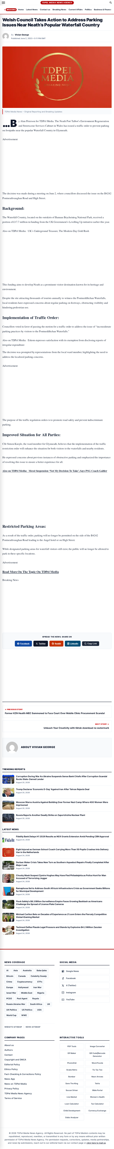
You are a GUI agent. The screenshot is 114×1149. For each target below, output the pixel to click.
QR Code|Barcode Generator (97, 1054)
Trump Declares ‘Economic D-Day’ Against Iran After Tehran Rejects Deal (52, 789)
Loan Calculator (72, 1104)
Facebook (25, 643)
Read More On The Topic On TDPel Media (30, 571)
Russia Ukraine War (15, 1004)
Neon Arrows (97, 1077)
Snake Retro (71, 1070)
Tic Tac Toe (97, 1070)
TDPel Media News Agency (57, 2)
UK (48, 1004)
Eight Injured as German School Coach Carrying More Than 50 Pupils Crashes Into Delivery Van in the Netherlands (62, 850)
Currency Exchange (97, 1111)
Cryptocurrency (24, 982)
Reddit (58, 643)
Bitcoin (9, 976)
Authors (8, 1050)
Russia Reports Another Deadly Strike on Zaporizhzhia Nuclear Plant (50, 815)
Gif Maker (72, 1053)
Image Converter (97, 1046)
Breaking (11, 10)
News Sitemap (33, 1027)
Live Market (72, 1097)
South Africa (36, 1004)
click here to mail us (96, 1143)
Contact (8, 1055)
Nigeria (40, 993)
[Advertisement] (57, 157)
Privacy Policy (11, 1088)
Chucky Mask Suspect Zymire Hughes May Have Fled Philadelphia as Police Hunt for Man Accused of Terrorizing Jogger (61, 876)
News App (9, 1079)
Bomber (71, 1077)
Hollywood (23, 987)
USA (39, 1010)
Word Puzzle (97, 1063)
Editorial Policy (12, 1064)
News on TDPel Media (15, 1083)
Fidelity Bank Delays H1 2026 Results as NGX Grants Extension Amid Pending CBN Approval (62, 836)
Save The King (71, 1083)
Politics (88, 10)
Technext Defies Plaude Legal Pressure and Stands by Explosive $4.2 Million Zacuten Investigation (59, 928)
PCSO (9, 998)
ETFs (39, 982)
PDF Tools (71, 1046)
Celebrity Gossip (39, 976)
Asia (16, 970)
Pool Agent (22, 998)
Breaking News (59, 10)
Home (21, 10)
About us (9, 1045)
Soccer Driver (72, 1090)
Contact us (45, 10)
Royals (35, 998)
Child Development (71, 1111)
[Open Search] (111, 3)
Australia (27, 970)
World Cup (11, 1015)
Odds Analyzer (71, 1117)
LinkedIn (74, 643)
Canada (22, 976)
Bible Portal (97, 1090)
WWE (24, 1015)
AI (7, 970)
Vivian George (22, 35)
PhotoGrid (71, 1063)
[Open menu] (3, 2)
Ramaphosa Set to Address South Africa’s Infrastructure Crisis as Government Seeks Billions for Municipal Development (63, 889)
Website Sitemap (13, 1027)
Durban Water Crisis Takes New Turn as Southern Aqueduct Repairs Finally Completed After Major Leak (62, 863)
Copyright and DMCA (15, 1059)
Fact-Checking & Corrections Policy (22, 1074)
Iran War (37, 987)
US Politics (27, 1010)
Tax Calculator (97, 1104)
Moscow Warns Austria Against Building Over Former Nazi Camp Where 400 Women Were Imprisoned (62, 803)
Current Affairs (76, 10)
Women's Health (97, 1097)
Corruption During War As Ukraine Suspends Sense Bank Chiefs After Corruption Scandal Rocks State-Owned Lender (61, 777)
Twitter (42, 643)
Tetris (97, 1083)
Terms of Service (13, 1098)
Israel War (11, 993)
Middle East (26, 993)
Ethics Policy (11, 1069)
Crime (9, 982)
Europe (9, 987)
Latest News (32, 10)
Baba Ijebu (42, 970)
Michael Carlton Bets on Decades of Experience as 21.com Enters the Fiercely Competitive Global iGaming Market (61, 915)
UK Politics (11, 1010)
